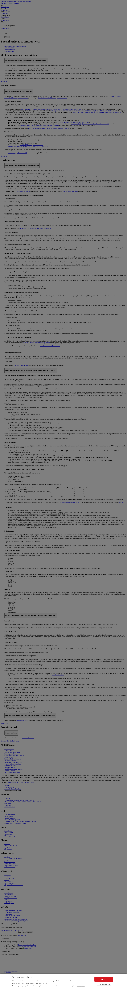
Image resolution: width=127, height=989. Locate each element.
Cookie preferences (104, 985)
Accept (103, 979)
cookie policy (81, 986)
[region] (63, 981)
